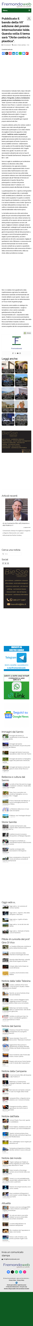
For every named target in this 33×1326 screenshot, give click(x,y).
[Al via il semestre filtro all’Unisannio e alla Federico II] (16, 509)
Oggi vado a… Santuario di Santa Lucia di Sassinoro (19, 931)
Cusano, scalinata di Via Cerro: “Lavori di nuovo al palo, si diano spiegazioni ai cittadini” (16, 986)
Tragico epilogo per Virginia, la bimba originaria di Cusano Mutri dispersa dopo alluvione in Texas (16, 1163)
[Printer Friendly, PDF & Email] (27, 332)
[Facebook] (13, 353)
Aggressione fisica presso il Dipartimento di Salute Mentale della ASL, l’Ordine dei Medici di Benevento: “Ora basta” (16, 1047)
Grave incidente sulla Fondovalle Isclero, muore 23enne (19, 1055)
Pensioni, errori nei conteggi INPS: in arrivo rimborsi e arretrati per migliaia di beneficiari (16, 1208)
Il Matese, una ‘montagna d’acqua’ (19, 815)
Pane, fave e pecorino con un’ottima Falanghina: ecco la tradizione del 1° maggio (15, 794)
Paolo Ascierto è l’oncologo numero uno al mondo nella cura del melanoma (16, 1171)
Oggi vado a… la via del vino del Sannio (19, 925)
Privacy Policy (12, 1280)
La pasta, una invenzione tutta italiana (18, 973)
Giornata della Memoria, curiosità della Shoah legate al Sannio (19, 960)
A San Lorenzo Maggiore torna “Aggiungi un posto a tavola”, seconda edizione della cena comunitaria (16, 1001)
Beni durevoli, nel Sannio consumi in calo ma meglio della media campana (16, 1091)
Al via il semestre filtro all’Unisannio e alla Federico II (20, 1076)
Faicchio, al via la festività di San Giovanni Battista (19, 994)
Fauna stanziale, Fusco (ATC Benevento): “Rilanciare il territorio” (20, 1039)
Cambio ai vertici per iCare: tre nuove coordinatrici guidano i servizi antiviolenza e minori (15, 1017)
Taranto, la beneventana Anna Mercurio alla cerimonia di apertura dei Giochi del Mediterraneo (17, 1135)
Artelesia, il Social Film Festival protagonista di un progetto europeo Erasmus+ (16, 1031)
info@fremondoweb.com (11, 1259)
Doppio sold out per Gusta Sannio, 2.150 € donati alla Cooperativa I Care (17, 1063)
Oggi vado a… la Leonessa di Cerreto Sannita (18, 907)
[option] (16, 519)
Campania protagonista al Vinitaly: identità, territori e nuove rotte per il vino (17, 1149)
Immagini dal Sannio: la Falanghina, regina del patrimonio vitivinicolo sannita (17, 760)
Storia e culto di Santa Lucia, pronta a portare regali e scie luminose (15, 1238)
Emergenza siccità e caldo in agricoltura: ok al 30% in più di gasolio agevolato (15, 1108)
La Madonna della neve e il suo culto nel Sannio (19, 809)
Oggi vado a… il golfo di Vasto (18, 919)
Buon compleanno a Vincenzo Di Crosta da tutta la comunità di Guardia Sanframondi (16, 859)
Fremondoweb (7, 45)
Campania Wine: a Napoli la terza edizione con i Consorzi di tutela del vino (16, 1099)
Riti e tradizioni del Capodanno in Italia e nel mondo (19, 1231)
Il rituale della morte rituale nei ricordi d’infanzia (18, 967)
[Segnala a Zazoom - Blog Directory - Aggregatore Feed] (16, 1282)
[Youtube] (17, 353)
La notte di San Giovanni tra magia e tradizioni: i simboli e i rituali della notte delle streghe (17, 785)
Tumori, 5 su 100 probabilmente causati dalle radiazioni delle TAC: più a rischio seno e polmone (16, 1180)
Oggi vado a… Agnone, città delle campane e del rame (19, 913)
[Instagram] (20, 353)
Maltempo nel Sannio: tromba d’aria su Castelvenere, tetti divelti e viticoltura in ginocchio (16, 1009)
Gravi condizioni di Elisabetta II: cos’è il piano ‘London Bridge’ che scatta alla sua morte (16, 1195)
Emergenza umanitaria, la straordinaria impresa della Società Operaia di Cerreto (17, 842)
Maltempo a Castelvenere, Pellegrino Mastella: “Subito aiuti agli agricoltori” (16, 1083)
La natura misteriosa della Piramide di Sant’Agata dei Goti (19, 953)
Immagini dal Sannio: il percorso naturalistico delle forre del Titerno (20, 753)
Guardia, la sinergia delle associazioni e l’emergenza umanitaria (14, 850)
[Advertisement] (16, 72)
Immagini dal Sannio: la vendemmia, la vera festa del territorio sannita (15, 737)
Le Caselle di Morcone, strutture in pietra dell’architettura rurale (20, 947)
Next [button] (29, 521)
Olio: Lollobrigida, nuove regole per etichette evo (20, 1142)
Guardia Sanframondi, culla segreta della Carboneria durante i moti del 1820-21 (17, 827)
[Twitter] (15, 353)
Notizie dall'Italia (22, 45)
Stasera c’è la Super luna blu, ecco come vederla (20, 1187)
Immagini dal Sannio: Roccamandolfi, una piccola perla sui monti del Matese (16, 745)
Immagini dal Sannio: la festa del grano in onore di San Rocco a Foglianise (16, 768)
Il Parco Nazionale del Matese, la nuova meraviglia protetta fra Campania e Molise (16, 802)
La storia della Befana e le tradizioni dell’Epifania (17, 1224)
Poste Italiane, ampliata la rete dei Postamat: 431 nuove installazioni (20, 1127)
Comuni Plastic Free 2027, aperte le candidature (19, 1121)
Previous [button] (3, 521)
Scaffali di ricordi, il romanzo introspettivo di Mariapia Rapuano (19, 835)
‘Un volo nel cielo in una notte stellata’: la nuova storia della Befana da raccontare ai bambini (15, 1217)
